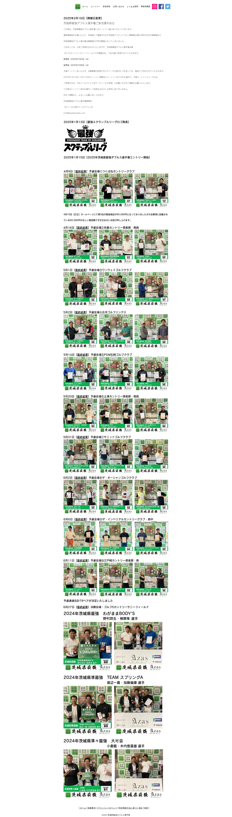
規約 (146, 808)
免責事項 (91, 808)
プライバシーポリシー (107, 808)
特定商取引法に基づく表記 (131, 808)
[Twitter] (167, 6)
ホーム (83, 808)
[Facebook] (161, 6)
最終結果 (80, 171)
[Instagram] (154, 6)
